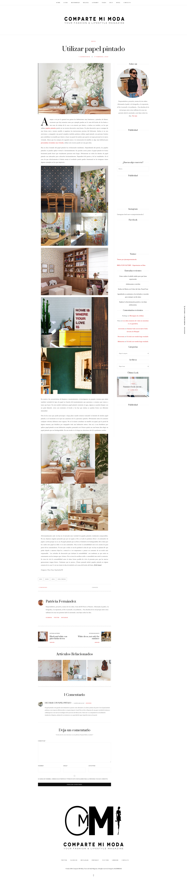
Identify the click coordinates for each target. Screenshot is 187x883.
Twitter (56, 617)
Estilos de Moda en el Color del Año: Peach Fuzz (133, 289)
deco (40, 579)
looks (133, 383)
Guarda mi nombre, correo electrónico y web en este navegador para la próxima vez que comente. (73, 779)
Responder (88, 703)
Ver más (134, 116)
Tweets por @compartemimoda (127, 259)
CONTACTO (127, 2)
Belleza (86, 2)
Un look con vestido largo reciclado (137, 337)
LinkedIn (115, 860)
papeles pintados (51, 128)
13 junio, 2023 (133, 390)
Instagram (64, 617)
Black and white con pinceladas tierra (58, 637)
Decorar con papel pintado (58, 703)
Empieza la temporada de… (133, 387)
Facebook (49, 617)
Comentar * (42, 741)
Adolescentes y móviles (133, 284)
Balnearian (121, 342)
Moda (118, 2)
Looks (66, 2)
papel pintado (62, 579)
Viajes (104, 2)
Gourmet (95, 2)
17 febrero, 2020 (101, 56)
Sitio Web (92, 766)
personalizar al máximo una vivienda (52, 143)
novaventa (121, 329)
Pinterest (95, 860)
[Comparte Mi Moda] (93, 20)
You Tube (105, 860)
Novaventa (121, 337)
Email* (65, 766)
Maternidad (75, 2)
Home (58, 2)
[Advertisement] (133, 146)
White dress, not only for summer (88, 637)
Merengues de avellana (137, 316)
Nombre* (41, 766)
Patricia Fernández (61, 601)
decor (47, 579)
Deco (111, 2)
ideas (53, 579)
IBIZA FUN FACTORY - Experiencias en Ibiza (131, 265)
